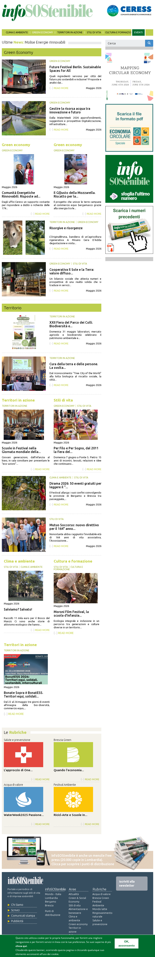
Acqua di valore (13, 784)
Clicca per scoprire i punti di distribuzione (82, 864)
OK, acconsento (126, 943)
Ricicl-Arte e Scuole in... (70, 815)
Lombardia (51, 897)
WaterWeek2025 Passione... (24, 815)
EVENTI (138, 32)
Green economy (42, 32)
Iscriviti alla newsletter (127, 883)
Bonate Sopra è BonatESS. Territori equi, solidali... (23, 694)
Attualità (74, 894)
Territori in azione (70, 32)
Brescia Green (62, 740)
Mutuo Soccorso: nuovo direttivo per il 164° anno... (74, 526)
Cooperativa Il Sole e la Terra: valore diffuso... (71, 271)
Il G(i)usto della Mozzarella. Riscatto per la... (74, 194)
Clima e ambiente (17, 32)
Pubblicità (17, 921)
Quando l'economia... (69, 770)
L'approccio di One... (18, 770)
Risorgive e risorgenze (66, 228)
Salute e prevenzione (17, 740)
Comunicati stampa (23, 915)
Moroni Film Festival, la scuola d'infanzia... (71, 613)
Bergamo (50, 901)
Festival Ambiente (65, 784)
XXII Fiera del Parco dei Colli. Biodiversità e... (71, 324)
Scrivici (15, 910)
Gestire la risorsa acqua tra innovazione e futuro (69, 110)
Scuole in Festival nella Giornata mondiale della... (21, 450)
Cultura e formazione (119, 32)
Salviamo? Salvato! (18, 609)
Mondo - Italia (53, 894)
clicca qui (21, 946)
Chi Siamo (17, 904)
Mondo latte (99, 909)
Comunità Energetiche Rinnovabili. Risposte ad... (21, 194)
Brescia (49, 905)
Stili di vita (94, 32)
